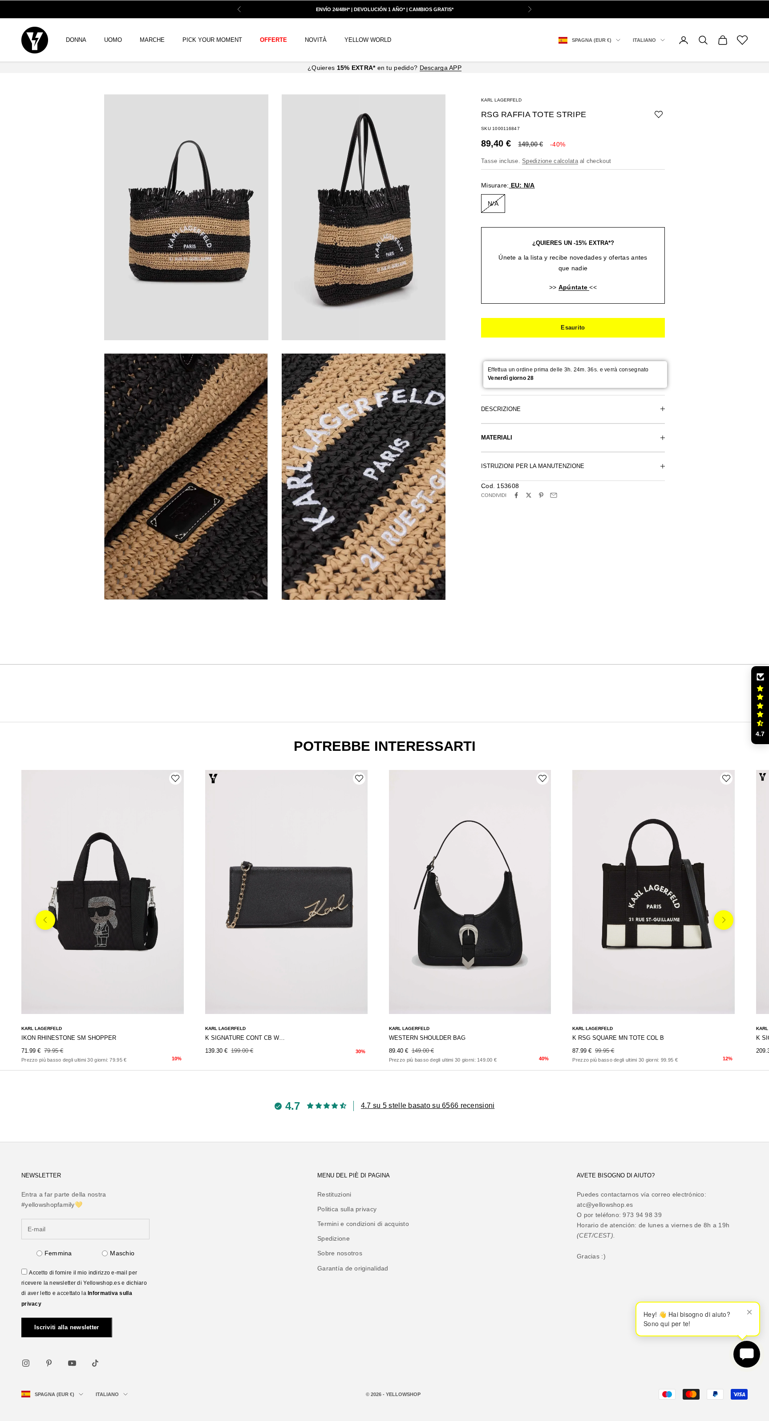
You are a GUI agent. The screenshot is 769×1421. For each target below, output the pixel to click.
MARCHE (152, 40)
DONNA (76, 40)
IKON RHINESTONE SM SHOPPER (68, 1037)
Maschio (122, 1253)
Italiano (644, 40)
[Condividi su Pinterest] (541, 495)
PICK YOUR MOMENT (212, 40)
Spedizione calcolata (550, 160)
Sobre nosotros (339, 1253)
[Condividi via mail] (553, 495)
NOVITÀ (316, 40)
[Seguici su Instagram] (25, 1363)
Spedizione (333, 1238)
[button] (760, 705)
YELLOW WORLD (367, 40)
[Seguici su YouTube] (72, 1363)
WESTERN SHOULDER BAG (427, 1037)
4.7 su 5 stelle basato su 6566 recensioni (427, 1105)
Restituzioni (334, 1194)
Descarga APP (440, 67)
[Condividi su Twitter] (528, 495)
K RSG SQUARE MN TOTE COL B (618, 1037)
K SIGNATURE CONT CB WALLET (246, 1037)
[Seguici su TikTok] (95, 1363)
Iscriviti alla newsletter (66, 1327)
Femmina (58, 1253)
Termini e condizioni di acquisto (363, 1223)
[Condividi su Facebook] (516, 495)
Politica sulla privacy (346, 1209)
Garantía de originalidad (353, 1268)
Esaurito (573, 327)
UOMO (113, 40)
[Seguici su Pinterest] (49, 1363)
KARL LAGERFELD (501, 100)
